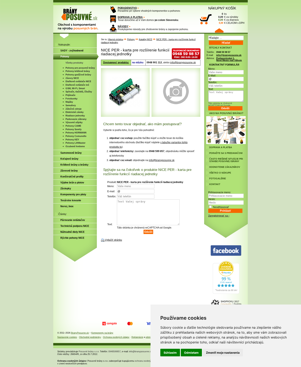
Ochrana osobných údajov (116, 337)
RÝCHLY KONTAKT (220, 47)
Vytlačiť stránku (113, 240)
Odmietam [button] (191, 352)
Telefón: (212, 82)
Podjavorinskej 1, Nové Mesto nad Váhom (229, 59)
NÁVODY (123, 26)
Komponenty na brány (102, 333)
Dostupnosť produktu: (116, 62)
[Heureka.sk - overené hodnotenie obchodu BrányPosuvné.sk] (226, 293)
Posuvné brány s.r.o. (89, 351)
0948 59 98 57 (223, 52)
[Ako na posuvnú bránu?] (226, 143)
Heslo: (211, 199)
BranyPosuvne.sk (80, 333)
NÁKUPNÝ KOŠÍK (222, 8)
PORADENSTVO (127, 8)
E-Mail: (212, 75)
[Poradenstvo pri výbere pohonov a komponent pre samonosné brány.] (113, 9)
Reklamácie (137, 337)
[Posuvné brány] (81, 17)
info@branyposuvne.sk (183, 62)
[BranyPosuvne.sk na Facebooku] (226, 250)
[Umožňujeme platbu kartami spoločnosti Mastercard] (130, 324)
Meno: (211, 68)
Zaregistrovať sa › (218, 215)
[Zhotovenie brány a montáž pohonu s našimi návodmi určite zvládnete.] (113, 28)
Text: (210, 89)
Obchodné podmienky (90, 337)
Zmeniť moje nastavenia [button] (223, 352)
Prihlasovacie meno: (219, 192)
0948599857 (114, 351)
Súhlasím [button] (170, 352)
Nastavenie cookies (67, 337)
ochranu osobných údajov (148, 361)
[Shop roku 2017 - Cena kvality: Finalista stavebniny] (226, 304)
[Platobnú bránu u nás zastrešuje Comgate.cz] (109, 324)
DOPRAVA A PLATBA (130, 17)
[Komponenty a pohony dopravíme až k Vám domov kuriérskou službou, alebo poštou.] (113, 19)
